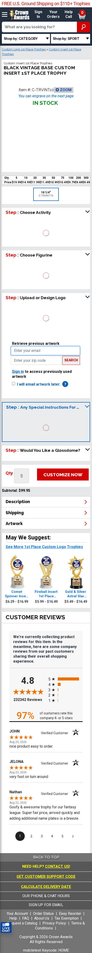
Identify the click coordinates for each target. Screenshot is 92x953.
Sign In (38, 14)
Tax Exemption (66, 918)
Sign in (18, 371)
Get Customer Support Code (46, 876)
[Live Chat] (6, 927)
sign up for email (46, 905)
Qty (9, 473)
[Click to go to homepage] (19, 14)
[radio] (65, 678)
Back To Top (46, 857)
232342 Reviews (29, 699)
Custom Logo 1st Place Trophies (24, 49)
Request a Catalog (22, 923)
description (18, 501)
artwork (14, 523)
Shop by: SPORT (66, 39)
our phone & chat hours (46, 896)
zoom (65, 90)
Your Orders (53, 14)
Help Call (69, 14)
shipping (15, 512)
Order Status (43, 913)
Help (13, 918)
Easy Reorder (70, 913)
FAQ (25, 918)
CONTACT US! (57, 866)
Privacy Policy (54, 923)
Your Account (17, 913)
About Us (41, 918)
